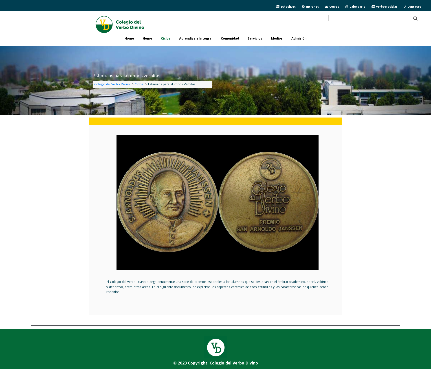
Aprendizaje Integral (195, 38)
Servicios (255, 38)
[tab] (215, 121)
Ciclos (165, 38)
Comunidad (230, 38)
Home (147, 38)
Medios (277, 38)
